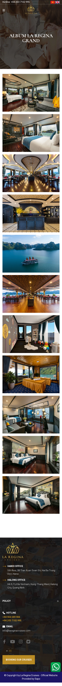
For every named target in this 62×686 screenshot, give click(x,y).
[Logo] (31, 10)
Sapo (37, 678)
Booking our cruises (19, 659)
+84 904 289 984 (11, 617)
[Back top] (9, 670)
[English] (57, 2)
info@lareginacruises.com (16, 630)
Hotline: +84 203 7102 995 (16, 2)
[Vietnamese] (53, 2)
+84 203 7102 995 (11, 620)
